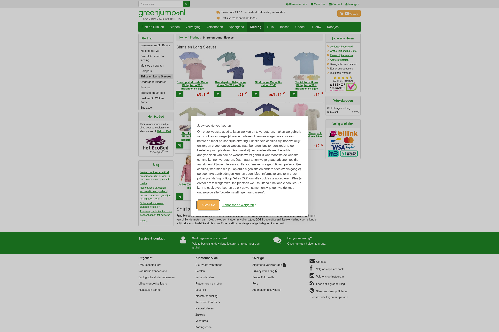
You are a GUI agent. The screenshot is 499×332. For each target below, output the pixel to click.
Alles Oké (208, 205)
